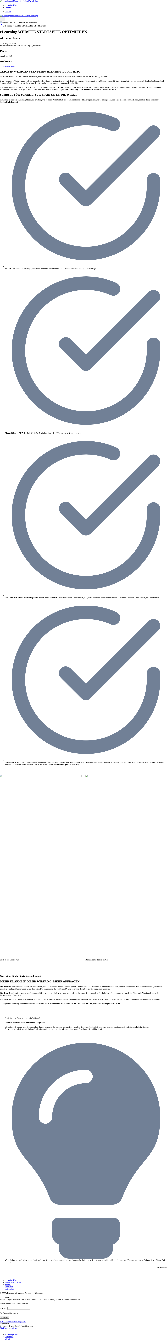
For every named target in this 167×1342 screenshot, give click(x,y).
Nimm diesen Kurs (7, 66)
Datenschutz (9, 1289)
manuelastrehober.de (13, 1282)
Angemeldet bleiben (10, 1313)
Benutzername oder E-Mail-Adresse (14, 1304)
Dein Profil (9, 7)
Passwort (3, 1308)
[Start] (1, 26)
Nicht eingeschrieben (8, 43)
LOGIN (8, 11)
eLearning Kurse (11, 5)
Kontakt (8, 1285)
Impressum (9, 1287)
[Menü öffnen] (2, 19)
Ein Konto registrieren (8, 1328)
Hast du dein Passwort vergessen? (13, 1322)
